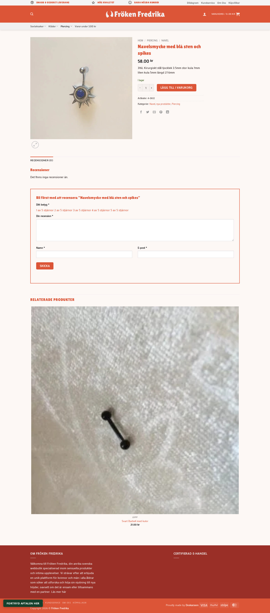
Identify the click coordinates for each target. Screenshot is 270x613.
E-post (142, 247)
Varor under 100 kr (85, 26)
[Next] (44, 142)
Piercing (65, 26)
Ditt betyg (42, 204)
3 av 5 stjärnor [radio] (82, 210)
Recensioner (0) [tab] (41, 160)
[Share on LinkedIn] (168, 112)
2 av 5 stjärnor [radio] (63, 210)
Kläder (52, 26)
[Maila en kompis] (154, 112)
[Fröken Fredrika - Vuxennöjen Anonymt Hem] (135, 14)
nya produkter (163, 103)
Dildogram (193, 3)
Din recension (44, 216)
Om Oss (221, 3)
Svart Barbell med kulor (135, 521)
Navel (165, 40)
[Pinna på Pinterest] (161, 112)
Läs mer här (58, 592)
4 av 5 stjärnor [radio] (101, 210)
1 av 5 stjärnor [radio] (45, 210)
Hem (140, 40)
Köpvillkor (234, 3)
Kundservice (208, 3)
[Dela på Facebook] (141, 112)
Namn (40, 247)
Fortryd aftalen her (23, 603)
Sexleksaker (37, 26)
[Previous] (32, 538)
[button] (31, 14)
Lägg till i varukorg (177, 87)
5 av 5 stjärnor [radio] (120, 210)
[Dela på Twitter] (148, 112)
